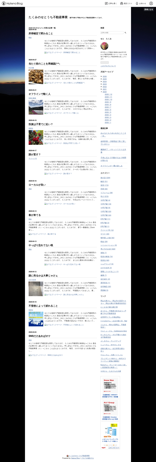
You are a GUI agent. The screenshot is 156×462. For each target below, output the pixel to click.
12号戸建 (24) (106, 215)
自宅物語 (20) (106, 286)
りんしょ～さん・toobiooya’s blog (114, 331)
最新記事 (104, 128)
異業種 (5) (104, 290)
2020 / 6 (108, 109)
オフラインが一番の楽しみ (111, 165)
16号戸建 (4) (105, 200)
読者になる (149, 9)
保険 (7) (104, 252)
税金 (30, 37)
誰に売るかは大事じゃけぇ (43, 275)
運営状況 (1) (105, 282)
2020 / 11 (108, 97)
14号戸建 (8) (105, 207)
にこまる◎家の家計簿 (109, 307)
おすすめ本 (32, 279)
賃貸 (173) (105, 185)
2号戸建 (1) (105, 226)
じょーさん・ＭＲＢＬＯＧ (111, 344)
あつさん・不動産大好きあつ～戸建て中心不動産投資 (113, 312)
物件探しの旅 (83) (107, 237)
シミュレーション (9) (109, 245)
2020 (105, 91)
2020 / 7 (108, 107)
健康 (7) (104, 275)
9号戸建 (31, 68)
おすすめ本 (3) (106, 267)
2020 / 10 (108, 99)
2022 (105, 86)
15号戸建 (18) (106, 204)
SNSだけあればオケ (40, 336)
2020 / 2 (108, 120)
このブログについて (108, 66)
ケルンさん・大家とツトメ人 (112, 355)
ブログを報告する (87, 458)
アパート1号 (33, 158)
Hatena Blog (75, 458)
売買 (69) (104, 189)
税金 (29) (104, 241)
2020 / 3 (108, 117)
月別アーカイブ (107, 71)
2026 (105, 76)
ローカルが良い (37, 184)
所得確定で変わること (41, 33)
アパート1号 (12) (107, 230)
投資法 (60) (105, 260)
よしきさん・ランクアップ (111, 341)
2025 (105, 79)
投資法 (31, 128)
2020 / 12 (108, 94)
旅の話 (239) (105, 177)
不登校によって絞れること (43, 305)
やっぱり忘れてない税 (41, 245)
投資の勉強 (32, 98)
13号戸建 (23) (106, 211)
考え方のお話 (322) (108, 249)
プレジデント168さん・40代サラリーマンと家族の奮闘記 (113, 359)
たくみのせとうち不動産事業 (48, 17)
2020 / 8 (108, 104)
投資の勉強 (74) (107, 256)
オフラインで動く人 (40, 94)
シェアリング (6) (107, 264)
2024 (105, 81)
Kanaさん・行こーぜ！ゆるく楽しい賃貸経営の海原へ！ (114, 366)
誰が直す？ (35, 154)
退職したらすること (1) (110, 271)
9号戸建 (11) (105, 219)
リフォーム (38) (107, 192)
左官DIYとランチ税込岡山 (110, 317)
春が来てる (35, 215)
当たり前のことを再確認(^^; (44, 63)
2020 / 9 (108, 102)
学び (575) (105, 196)
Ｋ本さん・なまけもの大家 (111, 371)
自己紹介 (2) (105, 279)
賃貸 (30, 189)
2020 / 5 (108, 112)
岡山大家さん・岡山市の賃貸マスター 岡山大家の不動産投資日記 (113, 301)
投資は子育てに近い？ (41, 124)
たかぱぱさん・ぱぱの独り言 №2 (114, 321)
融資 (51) (104, 181)
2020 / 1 (108, 122)
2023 (105, 84)
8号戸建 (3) (105, 222)
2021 (105, 89)
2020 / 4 (108, 114)
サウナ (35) (105, 234)
